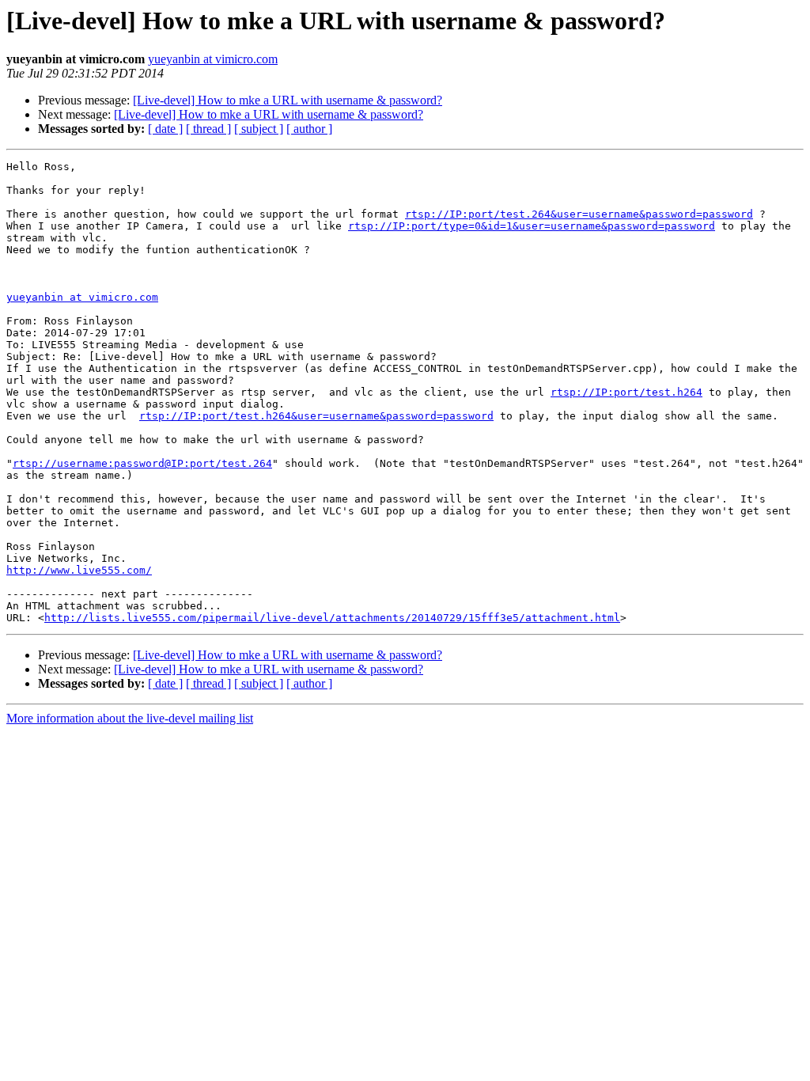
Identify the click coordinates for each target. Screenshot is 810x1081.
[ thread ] (208, 128)
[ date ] (165, 128)
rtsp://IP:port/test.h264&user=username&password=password (316, 416)
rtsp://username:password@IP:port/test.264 (142, 463)
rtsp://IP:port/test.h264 (626, 392)
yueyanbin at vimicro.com (213, 59)
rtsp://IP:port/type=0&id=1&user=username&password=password (531, 226)
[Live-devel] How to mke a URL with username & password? (287, 100)
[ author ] (309, 128)
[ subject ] (258, 128)
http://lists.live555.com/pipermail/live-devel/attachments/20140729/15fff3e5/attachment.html (332, 618)
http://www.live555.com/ (79, 570)
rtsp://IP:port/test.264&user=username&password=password (579, 214)
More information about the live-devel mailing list (129, 718)
